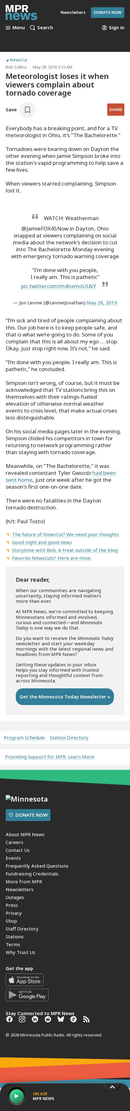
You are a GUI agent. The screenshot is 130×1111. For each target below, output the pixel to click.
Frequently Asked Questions (37, 866)
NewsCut (18, 60)
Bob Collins (16, 67)
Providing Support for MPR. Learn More (49, 756)
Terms (13, 944)
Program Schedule (24, 737)
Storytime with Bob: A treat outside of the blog (65, 550)
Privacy (14, 913)
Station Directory (69, 737)
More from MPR (24, 881)
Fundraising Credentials (32, 873)
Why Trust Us (20, 952)
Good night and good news (42, 542)
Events (13, 858)
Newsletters (19, 889)
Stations (15, 936)
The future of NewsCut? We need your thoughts (65, 534)
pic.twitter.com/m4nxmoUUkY (58, 286)
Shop (11, 921)
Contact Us (18, 850)
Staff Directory (22, 928)
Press (12, 905)
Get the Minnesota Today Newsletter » (65, 696)
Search (45, 27)
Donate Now (107, 12)
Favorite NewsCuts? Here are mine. (52, 558)
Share (115, 109)
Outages (15, 897)
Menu (18, 27)
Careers (14, 842)
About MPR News (25, 834)
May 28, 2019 (102, 302)
